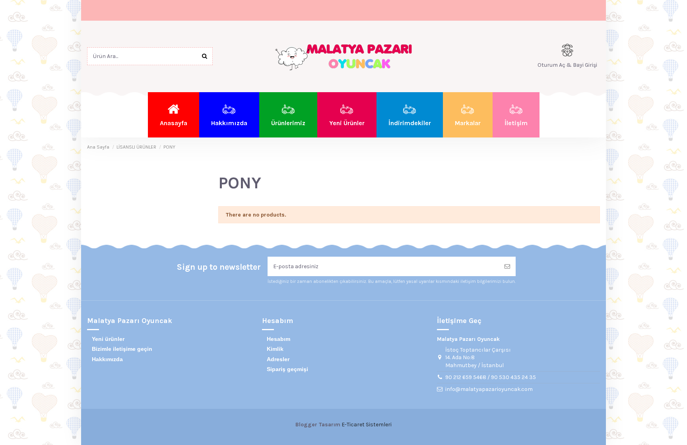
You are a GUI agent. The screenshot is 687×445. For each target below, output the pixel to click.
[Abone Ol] (507, 266)
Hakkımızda (107, 359)
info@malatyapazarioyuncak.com (489, 389)
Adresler (278, 359)
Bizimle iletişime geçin (122, 349)
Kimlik (275, 349)
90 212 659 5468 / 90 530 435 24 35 (490, 377)
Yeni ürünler (108, 339)
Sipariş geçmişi (287, 369)
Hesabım (278, 339)
